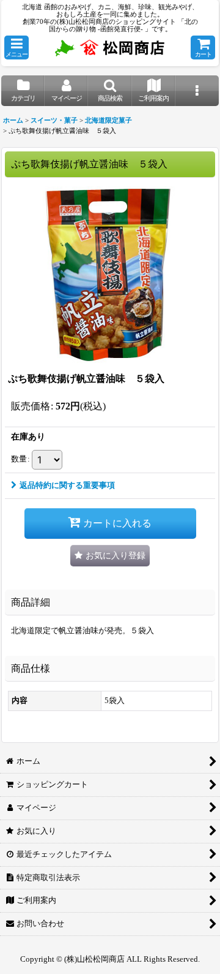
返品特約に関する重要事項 (67, 485)
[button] (16, 47)
